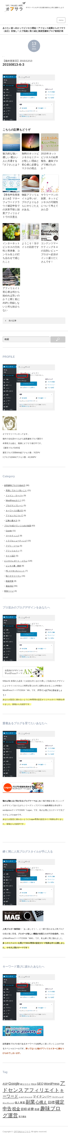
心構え (41, 1102)
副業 (30, 1102)
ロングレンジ (8, 1103)
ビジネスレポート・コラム (15, 561)
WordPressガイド (13, 500)
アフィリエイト (12, 551)
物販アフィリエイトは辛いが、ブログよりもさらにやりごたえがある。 (30, 202)
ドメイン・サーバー (14, 495)
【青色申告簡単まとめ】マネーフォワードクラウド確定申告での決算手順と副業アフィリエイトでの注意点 (11, 205)
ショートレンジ (25, 1097)
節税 (24, 1109)
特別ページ (9, 591)
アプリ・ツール (12, 546)
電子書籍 (22, 1116)
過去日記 (9, 586)
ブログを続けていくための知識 (17, 526)
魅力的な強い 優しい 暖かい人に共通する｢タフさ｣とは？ (11, 159)
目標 (51, 1102)
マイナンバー (42, 1096)
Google (9, 531)
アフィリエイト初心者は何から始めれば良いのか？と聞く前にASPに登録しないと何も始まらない (11, 299)
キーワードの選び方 (14, 511)
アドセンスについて (14, 515)
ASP (5, 1083)
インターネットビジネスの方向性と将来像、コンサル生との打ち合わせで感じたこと (11, 252)
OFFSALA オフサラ (22, 1132)
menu (61, 20)
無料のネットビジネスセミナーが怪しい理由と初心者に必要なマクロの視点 (30, 161)
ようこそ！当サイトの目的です (30, 245)
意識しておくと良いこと (16, 490)
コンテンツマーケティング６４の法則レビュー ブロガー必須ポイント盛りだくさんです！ (49, 252)
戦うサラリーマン (13, 576)
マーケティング (12, 536)
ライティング (58, 1097)
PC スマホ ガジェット (15, 571)
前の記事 (12, 321)
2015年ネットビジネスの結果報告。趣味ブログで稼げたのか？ (49, 161)
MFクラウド (25, 1084)
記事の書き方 (11, 521)
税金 (16, 1109)
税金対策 (9, 581)
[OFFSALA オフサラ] (34, 11)
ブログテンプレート (14, 505)
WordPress (51, 1083)
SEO (40, 1083)
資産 (37, 1109)
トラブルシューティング (16, 541)
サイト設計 (10, 556)
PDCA (33, 1084)
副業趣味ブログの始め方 (14, 485)
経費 (31, 1109)
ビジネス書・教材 (13, 566)
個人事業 (20, 1102)
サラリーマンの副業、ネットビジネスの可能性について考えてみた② (49, 202)
